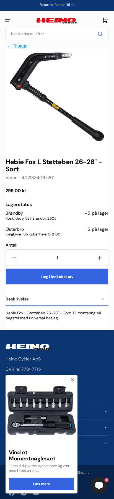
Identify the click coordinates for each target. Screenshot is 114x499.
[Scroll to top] (7, 491)
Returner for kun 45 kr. (57, 4)
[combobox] (57, 34)
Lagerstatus (19, 204)
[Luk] (73, 380)
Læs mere (41, 484)
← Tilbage (17, 46)
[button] (8, 20)
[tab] (57, 299)
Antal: (11, 245)
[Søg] (101, 34)
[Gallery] (57, 98)
